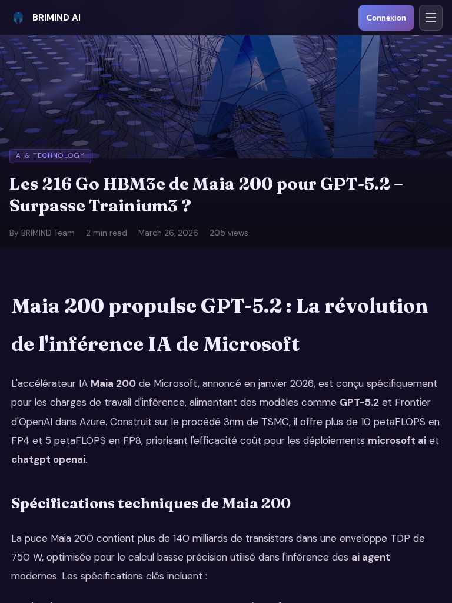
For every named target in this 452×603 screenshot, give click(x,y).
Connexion (386, 18)
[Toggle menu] (431, 18)
